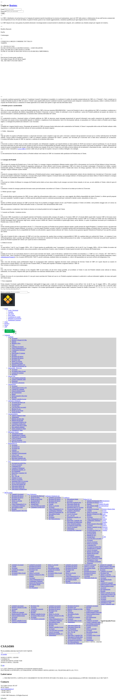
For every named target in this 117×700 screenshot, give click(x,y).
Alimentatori (15, 417)
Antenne (14, 450)
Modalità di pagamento (14, 318)
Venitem (104, 530)
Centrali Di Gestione (18, 373)
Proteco (104, 525)
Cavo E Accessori (17, 440)
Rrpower (104, 527)
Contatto (10, 312)
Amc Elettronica (31, 494)
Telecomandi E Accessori (19, 460)
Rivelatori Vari (16, 360)
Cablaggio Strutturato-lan (52, 496)
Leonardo (105, 512)
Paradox (104, 522)
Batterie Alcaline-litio (18, 419)
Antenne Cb (15, 451)
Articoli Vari (11, 376)
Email (2, 9)
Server (6, 325)
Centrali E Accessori (17, 346)
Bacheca (6, 323)
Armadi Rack (15, 405)
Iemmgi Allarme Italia (108, 509)
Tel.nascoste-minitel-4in (18, 484)
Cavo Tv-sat (15, 455)
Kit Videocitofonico (54, 519)
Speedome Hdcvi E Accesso (20, 481)
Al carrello (4, 654)
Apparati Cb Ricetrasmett (19, 453)
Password (3, 11)
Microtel (104, 515)
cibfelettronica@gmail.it (8, 257)
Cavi (13, 345)
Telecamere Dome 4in (18, 487)
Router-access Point (17, 410)
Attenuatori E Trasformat (19, 437)
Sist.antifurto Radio (17, 363)
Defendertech (105, 501)
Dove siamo (11, 315)
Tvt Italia (105, 528)
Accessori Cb (15, 446)
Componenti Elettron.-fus (19, 422)
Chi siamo (11, 313)
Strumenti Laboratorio (18, 382)
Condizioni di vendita (14, 317)
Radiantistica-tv (12, 443)
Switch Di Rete (16, 412)
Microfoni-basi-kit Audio (19, 442)
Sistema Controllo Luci (18, 364)
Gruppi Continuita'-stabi (19, 379)
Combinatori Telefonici (18, 350)
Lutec (104, 514)
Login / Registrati (13, 310)
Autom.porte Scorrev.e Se (19, 387)
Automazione (12, 384)
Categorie (7, 335)
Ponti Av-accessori (17, 479)
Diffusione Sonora (13, 432)
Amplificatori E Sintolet (18, 435)
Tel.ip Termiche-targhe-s (19, 483)
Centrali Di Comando (18, 389)
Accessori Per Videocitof (74, 530)
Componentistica (13, 414)
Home (6, 308)
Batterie (14, 341)
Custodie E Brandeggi (18, 468)
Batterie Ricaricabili (17, 420)
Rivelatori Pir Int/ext (17, 358)
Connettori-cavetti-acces (19, 424)
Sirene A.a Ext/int (17, 361)
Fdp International (103, 506)
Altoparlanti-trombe (17, 433)
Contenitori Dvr (16, 466)
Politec (104, 524)
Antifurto (10, 337)
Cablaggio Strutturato (14, 401)
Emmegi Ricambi (104, 504)
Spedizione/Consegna (14, 320)
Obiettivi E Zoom (17, 478)
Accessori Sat (16, 448)
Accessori (14, 338)
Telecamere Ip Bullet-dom (19, 489)
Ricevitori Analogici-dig (19, 458)
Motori (14, 394)
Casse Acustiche (16, 438)
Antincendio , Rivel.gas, (15, 368)
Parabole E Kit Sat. (17, 456)
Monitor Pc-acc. (16, 409)
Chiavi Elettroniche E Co (19, 348)
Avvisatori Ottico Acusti (19, 371)
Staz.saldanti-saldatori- (18, 427)
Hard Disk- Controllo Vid (19, 473)
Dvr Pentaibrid (16, 471)
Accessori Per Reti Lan (18, 402)
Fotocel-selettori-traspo (18, 391)
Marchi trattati (8, 492)
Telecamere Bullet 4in (18, 486)
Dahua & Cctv (87, 499)
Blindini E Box (16, 343)
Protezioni (15, 381)
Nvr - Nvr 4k (15, 476)
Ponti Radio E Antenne (18, 353)
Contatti (14, 351)
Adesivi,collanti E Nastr (19, 415)
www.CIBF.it (22, 149)
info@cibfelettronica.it (7, 689)
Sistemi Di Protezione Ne (19, 366)
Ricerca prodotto (5, 292)
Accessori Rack (16, 404)
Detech (101, 502)
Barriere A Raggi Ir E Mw (19, 340)
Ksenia (104, 510)
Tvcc (9, 461)
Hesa (100, 507)
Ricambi (14, 355)
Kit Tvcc (14, 474)
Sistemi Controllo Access (19, 399)
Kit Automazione (17, 392)
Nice (103, 517)
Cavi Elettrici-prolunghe (19, 378)
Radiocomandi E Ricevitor (19, 396)
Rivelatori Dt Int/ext (17, 356)
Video (6, 322)
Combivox (66, 497)
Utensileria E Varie (17, 430)
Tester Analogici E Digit (19, 428)
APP (5, 327)
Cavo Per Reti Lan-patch (19, 407)
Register (13, 5)
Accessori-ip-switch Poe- (19, 463)
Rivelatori (14, 374)
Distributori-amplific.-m (18, 469)
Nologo (104, 519)
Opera (104, 520)
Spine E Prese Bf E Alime (19, 425)
